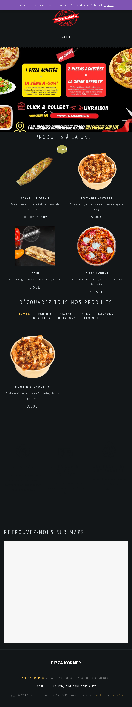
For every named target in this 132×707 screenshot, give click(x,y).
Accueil (40, 686)
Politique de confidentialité (75, 686)
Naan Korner (101, 695)
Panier (66, 37)
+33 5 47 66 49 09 (33, 677)
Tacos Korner (118, 695)
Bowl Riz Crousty (32, 387)
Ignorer (109, 5)
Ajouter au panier (32, 356)
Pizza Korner (66, 663)
